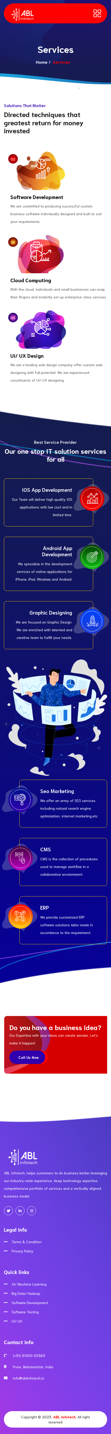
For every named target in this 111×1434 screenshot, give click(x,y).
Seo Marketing (57, 790)
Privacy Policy (22, 1251)
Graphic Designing (50, 612)
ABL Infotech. (64, 1416)
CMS (45, 849)
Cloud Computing (30, 280)
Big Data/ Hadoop (26, 1293)
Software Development (36, 196)
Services (14, 36)
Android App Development (57, 550)
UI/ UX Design (27, 355)
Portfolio (14, 47)
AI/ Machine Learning (29, 1284)
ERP (44, 907)
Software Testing (25, 1311)
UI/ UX (17, 1321)
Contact (13, 69)
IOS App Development (47, 489)
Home (41, 61)
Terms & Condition (27, 1241)
